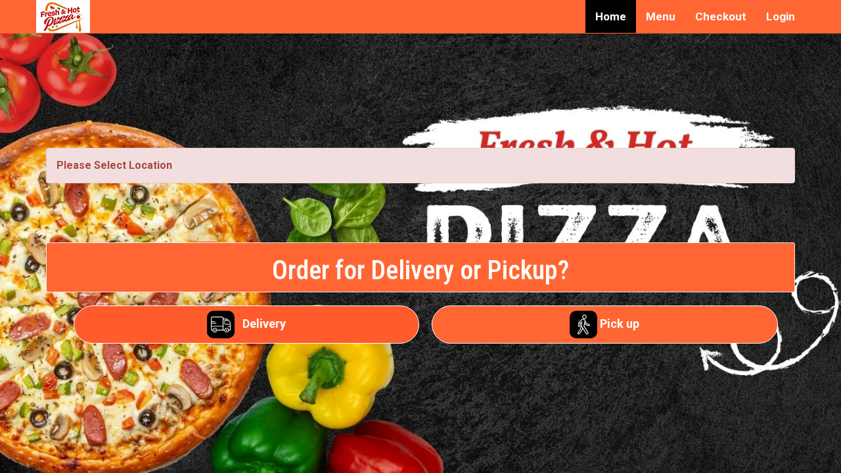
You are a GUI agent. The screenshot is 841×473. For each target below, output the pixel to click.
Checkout (720, 16)
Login (780, 16)
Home (610, 16)
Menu (660, 16)
